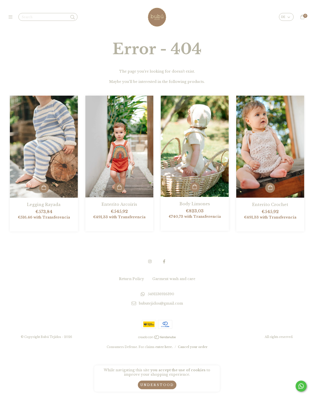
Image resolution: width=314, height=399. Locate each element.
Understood (157, 385)
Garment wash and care (173, 279)
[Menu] (11, 17)
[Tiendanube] (157, 338)
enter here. (164, 347)
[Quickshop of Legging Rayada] (44, 188)
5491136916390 (161, 294)
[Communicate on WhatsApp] (301, 386)
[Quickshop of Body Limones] (195, 187)
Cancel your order (193, 347)
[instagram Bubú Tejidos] (150, 261)
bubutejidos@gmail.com (161, 303)
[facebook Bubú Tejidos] (164, 261)
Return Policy (131, 279)
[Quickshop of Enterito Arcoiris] (119, 188)
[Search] (72, 17)
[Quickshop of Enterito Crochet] (270, 188)
